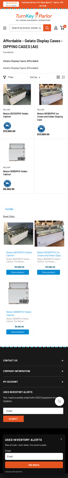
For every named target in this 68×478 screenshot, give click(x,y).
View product (17, 272)
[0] (62, 28)
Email (8, 450)
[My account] (55, 28)
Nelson (6, 109)
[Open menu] (4, 28)
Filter (10, 77)
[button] (59, 401)
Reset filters (9, 216)
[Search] (47, 27)
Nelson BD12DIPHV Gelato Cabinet (15, 115)
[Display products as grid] (58, 77)
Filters (9, 209)
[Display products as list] (63, 77)
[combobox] (26, 27)
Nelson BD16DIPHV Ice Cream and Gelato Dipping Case (50, 116)
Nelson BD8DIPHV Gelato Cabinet (15, 173)
